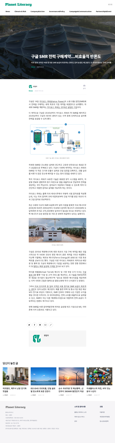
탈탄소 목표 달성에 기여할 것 (45, 266)
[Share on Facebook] (34, 325)
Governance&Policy (57, 11)
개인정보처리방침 (105, 417)
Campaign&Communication (80, 11)
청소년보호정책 (104, 421)
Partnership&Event (103, 11)
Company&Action (38, 11)
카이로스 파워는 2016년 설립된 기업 (61, 107)
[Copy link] (51, 325)
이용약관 (102, 412)
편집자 (46, 335)
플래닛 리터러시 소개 (80, 412)
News (8, 11)
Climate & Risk (20, 11)
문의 (75, 421)
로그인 (110, 4)
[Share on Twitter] (29, 325)
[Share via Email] (45, 325)
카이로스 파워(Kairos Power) (51, 101)
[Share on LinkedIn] (40, 325)
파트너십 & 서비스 (79, 417)
